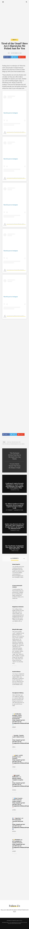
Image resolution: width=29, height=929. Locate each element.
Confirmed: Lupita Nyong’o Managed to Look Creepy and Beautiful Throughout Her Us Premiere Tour (14, 486)
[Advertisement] (14, 20)
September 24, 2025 (16, 53)
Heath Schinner (16, 671)
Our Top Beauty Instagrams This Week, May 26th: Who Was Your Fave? (14, 547)
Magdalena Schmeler (18, 606)
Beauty (14, 39)
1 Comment (10, 510)
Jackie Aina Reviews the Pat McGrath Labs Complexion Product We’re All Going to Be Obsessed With (14, 526)
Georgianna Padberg (17, 692)
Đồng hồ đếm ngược (17, 629)
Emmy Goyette (16, 564)
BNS (9, 53)
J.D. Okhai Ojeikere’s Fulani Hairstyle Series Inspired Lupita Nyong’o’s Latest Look (14, 506)
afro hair (9, 442)
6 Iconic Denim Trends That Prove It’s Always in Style (14, 466)
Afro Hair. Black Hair (16, 442)
